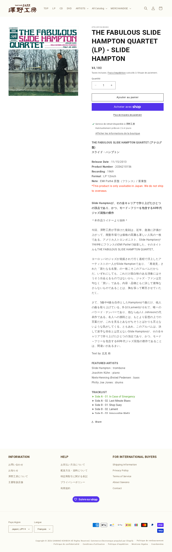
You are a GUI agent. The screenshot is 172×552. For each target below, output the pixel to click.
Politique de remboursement (150, 541)
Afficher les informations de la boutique (117, 133)
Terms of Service (122, 476)
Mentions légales (140, 544)
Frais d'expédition (117, 73)
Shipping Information (125, 464)
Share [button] (98, 421)
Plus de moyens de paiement (127, 115)
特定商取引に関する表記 (74, 476)
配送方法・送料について (74, 470)
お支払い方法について (73, 464)
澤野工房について (18, 476)
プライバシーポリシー (73, 482)
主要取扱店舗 (15, 482)
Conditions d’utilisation (94, 544)
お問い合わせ (15, 464)
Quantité (96, 78)
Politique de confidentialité (66, 544)
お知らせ (13, 470)
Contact (117, 488)
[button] (82, 8)
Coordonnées (157, 544)
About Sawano (121, 482)
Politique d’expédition (118, 544)
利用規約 (65, 488)
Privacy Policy (120, 470)
